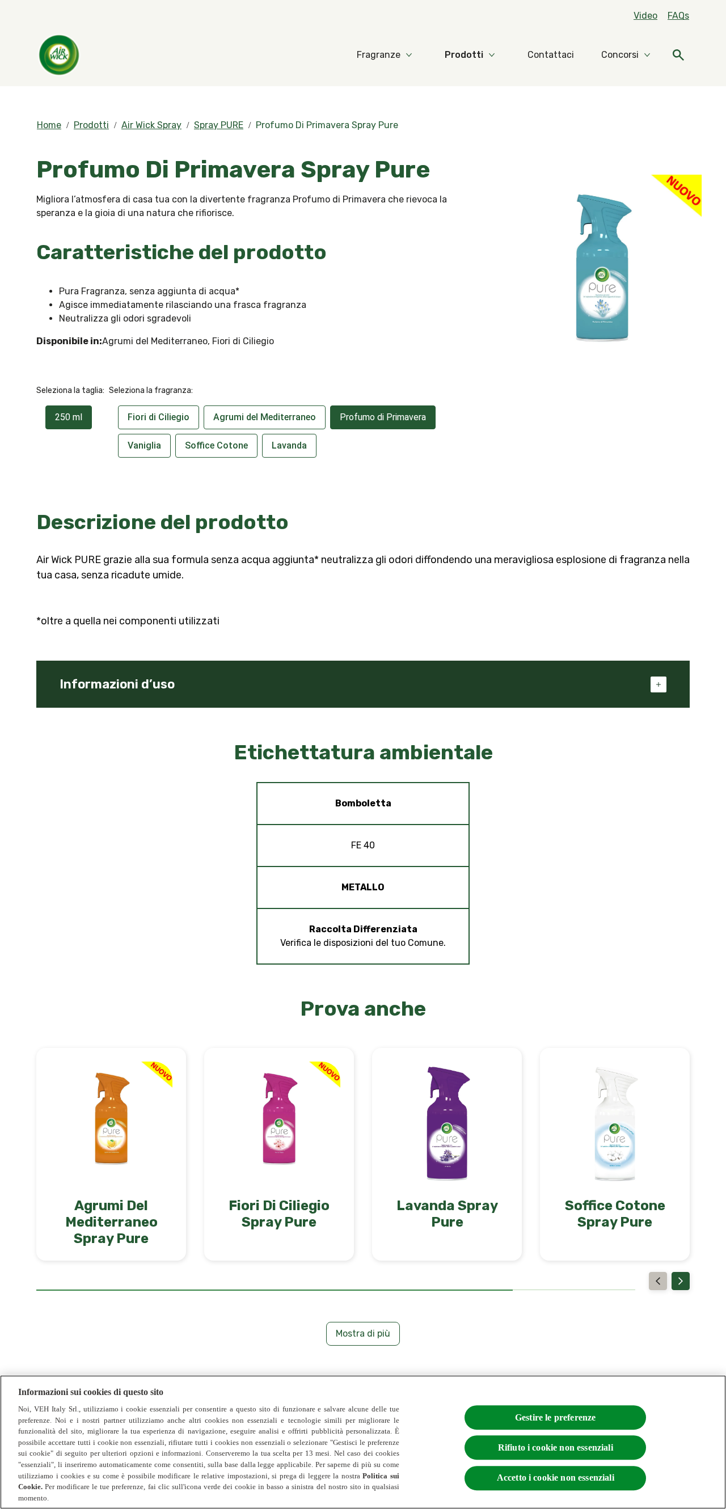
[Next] (681, 1281)
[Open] (678, 55)
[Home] (59, 55)
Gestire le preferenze (555, 1417)
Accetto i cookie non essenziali (555, 1477)
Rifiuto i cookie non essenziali (555, 1447)
